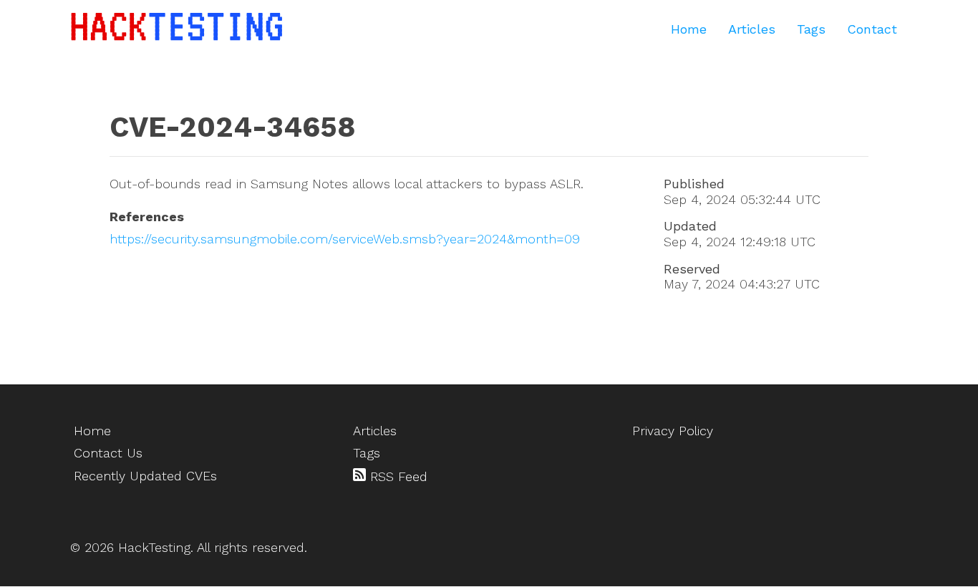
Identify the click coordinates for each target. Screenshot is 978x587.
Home (689, 29)
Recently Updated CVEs (145, 475)
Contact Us (108, 452)
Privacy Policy (672, 430)
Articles (751, 29)
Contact (872, 29)
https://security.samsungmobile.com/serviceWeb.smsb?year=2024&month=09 (345, 238)
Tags (811, 29)
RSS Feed (396, 476)
